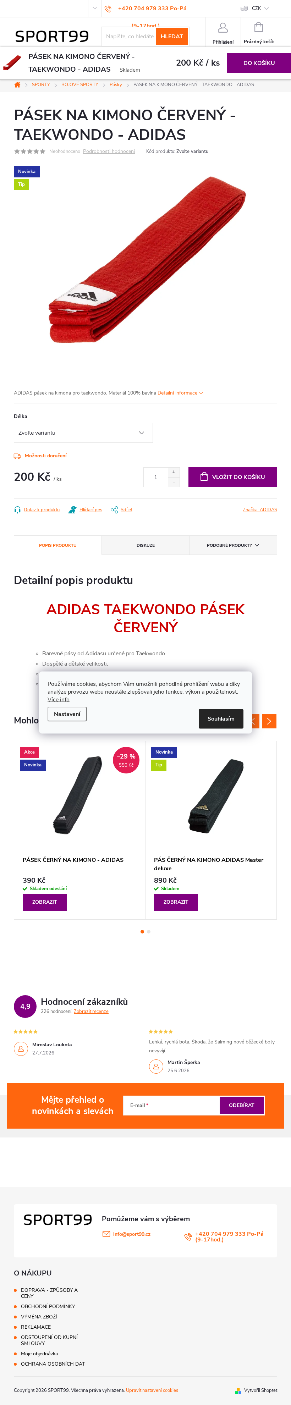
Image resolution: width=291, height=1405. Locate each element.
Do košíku (259, 63)
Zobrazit (44, 902)
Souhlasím (221, 719)
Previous (252, 721)
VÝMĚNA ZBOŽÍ (39, 1316)
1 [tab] (142, 931)
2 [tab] (148, 931)
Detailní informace (177, 393)
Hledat (172, 36)
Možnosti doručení (46, 455)
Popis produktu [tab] (58, 545)
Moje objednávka (39, 1353)
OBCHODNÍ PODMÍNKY (48, 1306)
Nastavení (67, 714)
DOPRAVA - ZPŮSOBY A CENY (49, 1293)
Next (269, 721)
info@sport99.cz (131, 1234)
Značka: (260, 510)
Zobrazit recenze (91, 1011)
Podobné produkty (229, 545)
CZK (256, 8)
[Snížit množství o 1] (174, 482)
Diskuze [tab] (146, 545)
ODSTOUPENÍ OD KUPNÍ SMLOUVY (49, 1340)
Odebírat (241, 1105)
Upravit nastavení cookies (152, 1390)
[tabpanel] (80, 830)
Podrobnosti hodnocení (109, 152)
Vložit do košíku (238, 477)
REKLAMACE (36, 1327)
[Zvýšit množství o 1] (174, 472)
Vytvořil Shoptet (260, 1390)
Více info (59, 700)
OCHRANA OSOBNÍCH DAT (53, 1364)
